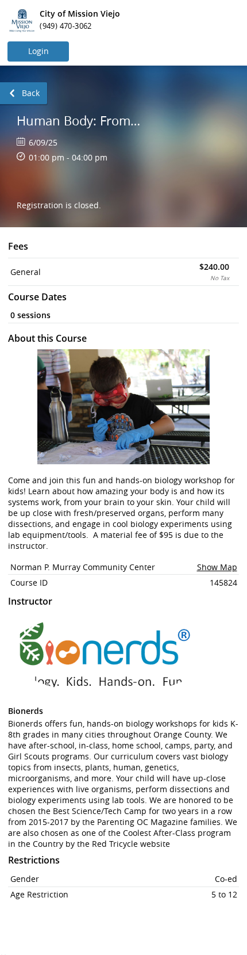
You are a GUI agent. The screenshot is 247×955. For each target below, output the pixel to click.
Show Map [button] (217, 566)
